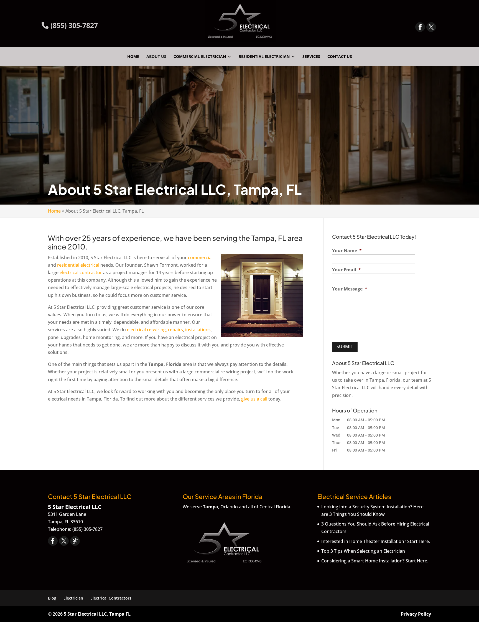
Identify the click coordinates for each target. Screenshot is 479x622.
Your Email (346, 270)
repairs (175, 330)
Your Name (347, 251)
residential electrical (78, 265)
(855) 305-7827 (73, 25)
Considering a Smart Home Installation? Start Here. (374, 561)
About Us (156, 57)
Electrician (73, 598)
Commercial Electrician (200, 57)
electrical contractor (81, 272)
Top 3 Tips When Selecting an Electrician (363, 551)
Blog (52, 598)
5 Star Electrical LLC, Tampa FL (97, 614)
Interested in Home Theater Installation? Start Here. (375, 541)
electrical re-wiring (146, 330)
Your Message (349, 289)
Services (311, 57)
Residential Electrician (264, 57)
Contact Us (339, 57)
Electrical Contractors (110, 598)
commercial (200, 257)
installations (198, 330)
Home (133, 57)
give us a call (254, 399)
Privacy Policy (416, 614)
